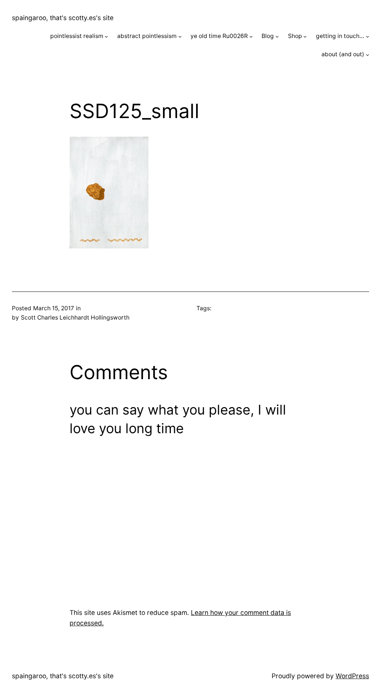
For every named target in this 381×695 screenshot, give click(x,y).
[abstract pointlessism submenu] (180, 36)
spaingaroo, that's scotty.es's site (62, 18)
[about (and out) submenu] (367, 54)
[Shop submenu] (305, 36)
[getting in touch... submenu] (367, 36)
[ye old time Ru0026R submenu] (251, 36)
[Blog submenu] (277, 36)
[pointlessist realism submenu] (106, 36)
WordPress (352, 676)
